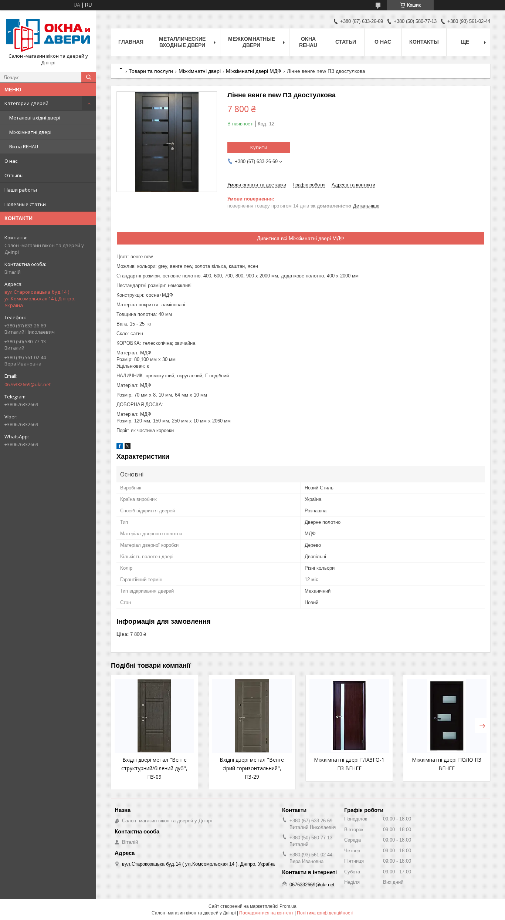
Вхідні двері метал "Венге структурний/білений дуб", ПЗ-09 (154, 768)
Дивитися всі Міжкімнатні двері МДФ (300, 238)
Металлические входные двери (182, 42)
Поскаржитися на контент (266, 913)
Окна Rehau (308, 42)
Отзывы (14, 175)
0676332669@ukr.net (27, 384)
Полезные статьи (25, 204)
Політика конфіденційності (325, 913)
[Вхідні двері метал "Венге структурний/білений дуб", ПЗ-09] (154, 716)
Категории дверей (26, 103)
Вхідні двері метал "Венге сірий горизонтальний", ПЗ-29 (252, 768)
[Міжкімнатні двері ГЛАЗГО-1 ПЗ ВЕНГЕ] (349, 716)
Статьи (345, 42)
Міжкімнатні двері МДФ (253, 71)
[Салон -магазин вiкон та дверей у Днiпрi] (48, 34)
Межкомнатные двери (251, 42)
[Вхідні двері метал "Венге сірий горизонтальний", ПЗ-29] (252, 716)
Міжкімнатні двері (30, 132)
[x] (128, 447)
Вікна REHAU (23, 146)
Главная (130, 42)
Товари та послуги (151, 71)
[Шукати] (88, 77)
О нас (10, 161)
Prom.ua (287, 906)
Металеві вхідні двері (34, 117)
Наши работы (20, 189)
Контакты (424, 42)
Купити (258, 147)
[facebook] (119, 447)
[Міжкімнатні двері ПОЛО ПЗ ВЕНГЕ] (447, 716)
